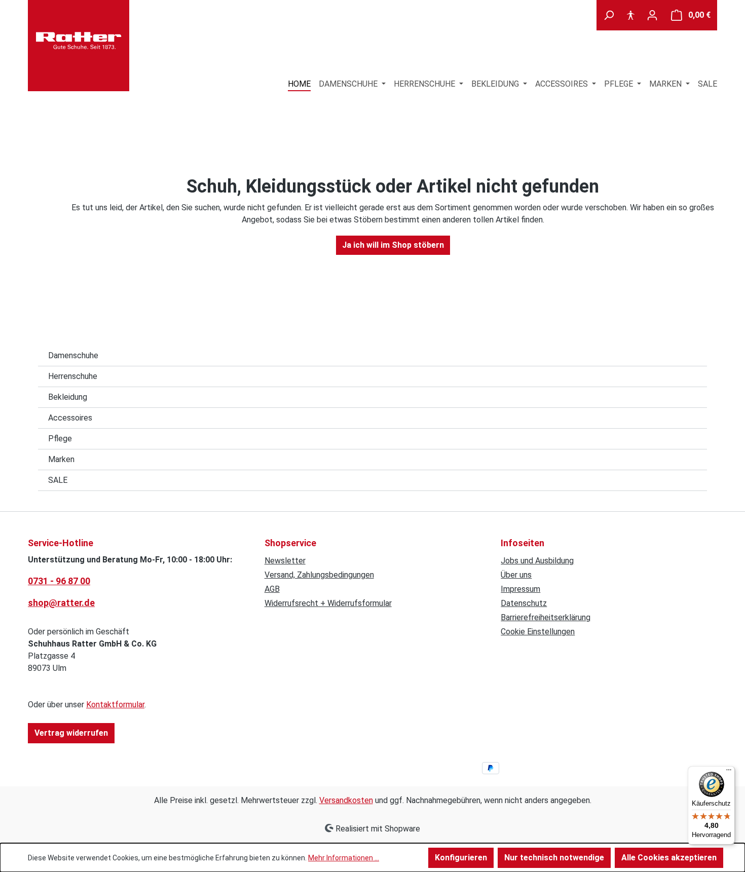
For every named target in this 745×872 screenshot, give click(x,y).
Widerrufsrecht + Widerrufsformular (328, 603)
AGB (272, 589)
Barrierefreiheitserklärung (545, 617)
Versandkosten (346, 800)
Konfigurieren (461, 857)
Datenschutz (524, 603)
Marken (61, 459)
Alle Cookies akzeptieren (669, 857)
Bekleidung (67, 397)
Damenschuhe (73, 355)
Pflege (60, 438)
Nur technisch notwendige (554, 857)
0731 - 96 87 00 (59, 581)
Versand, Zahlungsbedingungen (319, 575)
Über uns (516, 575)
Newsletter (285, 560)
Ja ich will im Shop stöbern (393, 245)
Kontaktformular (115, 704)
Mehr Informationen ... (343, 858)
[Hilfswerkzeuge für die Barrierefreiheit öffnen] (630, 15)
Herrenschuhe (72, 376)
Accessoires (70, 418)
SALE (57, 480)
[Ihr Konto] (652, 15)
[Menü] (729, 772)
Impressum (520, 589)
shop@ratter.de (61, 602)
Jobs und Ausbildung (537, 560)
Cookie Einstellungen (538, 631)
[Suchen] (609, 15)
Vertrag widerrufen (71, 733)
